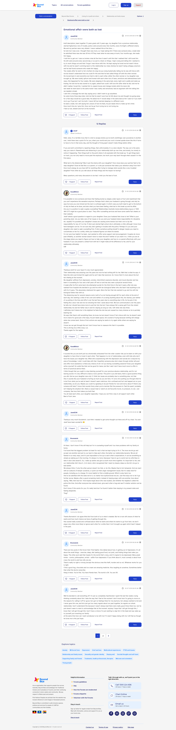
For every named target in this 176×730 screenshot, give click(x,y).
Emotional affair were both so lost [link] (78, 20)
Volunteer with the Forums (83, 698)
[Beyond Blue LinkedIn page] (135, 717)
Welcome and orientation (124, 658)
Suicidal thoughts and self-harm (127, 654)
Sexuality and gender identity (94, 654)
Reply (135, 115)
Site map (131, 727)
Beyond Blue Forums (41, 5)
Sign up (126, 5)
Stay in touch (75, 717)
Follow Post (84, 115)
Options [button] (139, 16)
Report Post (98, 115)
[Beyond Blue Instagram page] (123, 717)
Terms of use (103, 727)
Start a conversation (45, 16)
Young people (67, 663)
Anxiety (65, 650)
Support (138, 5)
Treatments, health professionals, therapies (99, 658)
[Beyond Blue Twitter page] (129, 717)
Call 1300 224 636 (123, 685)
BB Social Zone (75, 650)
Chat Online (121, 694)
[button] (66, 115)
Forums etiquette (80, 694)
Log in (114, 5)
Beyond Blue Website (41, 679)
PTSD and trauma (129, 650)
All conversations (67, 5)
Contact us (90, 727)
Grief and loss (96, 650)
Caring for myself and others (90, 16)
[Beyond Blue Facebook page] (111, 717)
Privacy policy (118, 727)
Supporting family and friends (72, 658)
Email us (119, 704)
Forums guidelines (83, 5)
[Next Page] (108, 635)
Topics (54, 5)
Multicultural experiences (112, 650)
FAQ (75, 686)
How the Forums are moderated (85, 690)
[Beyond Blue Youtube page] (117, 717)
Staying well (111, 654)
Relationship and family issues (116, 16)
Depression (86, 650)
